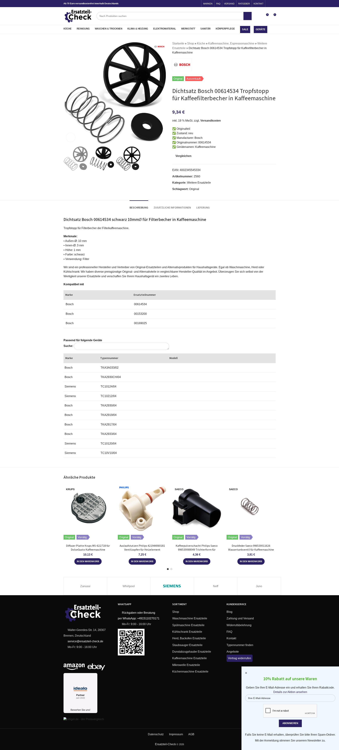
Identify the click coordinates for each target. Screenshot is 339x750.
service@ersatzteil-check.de (85, 641)
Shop (190, 43)
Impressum (176, 734)
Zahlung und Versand (240, 618)
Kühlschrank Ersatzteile (187, 631)
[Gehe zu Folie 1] (168, 569)
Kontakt (231, 638)
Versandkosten (210, 120)
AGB (191, 734)
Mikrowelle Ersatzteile (186, 664)
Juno (259, 586)
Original (194, 189)
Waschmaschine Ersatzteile (189, 618)
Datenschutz (156, 734)
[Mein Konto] (259, 16)
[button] (88, 561)
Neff (215, 586)
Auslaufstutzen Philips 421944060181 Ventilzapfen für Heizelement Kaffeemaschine (142, 550)
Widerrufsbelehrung (239, 625)
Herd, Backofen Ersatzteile (189, 638)
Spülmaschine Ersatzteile (188, 625)
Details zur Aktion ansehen (290, 691)
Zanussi (85, 586)
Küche (201, 43)
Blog (229, 611)
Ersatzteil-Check (165, 744)
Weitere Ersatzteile (199, 182)
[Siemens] (172, 586)
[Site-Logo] (78, 15)
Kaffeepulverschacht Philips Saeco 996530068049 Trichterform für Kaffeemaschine (197, 550)
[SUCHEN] (247, 16)
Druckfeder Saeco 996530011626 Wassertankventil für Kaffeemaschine (251, 547)
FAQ (229, 631)
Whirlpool (129, 586)
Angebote (233, 651)
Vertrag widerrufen (239, 658)
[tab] (139, 205)
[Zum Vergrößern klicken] (70, 137)
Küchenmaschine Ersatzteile (190, 671)
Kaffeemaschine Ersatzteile (189, 658)
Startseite (178, 43)
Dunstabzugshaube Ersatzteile (191, 651)
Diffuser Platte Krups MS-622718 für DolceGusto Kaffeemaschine (88, 547)
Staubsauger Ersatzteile (187, 645)
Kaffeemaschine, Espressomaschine (231, 43)
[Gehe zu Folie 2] (171, 569)
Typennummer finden (240, 645)
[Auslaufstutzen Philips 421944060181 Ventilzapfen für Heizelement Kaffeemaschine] (142, 508)
